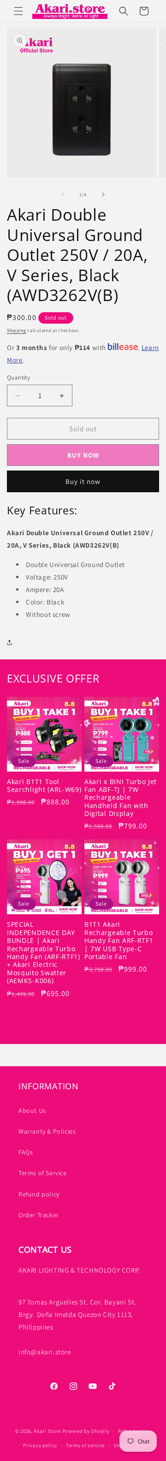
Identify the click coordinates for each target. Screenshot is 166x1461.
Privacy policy (40, 1445)
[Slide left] (63, 194)
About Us (32, 1110)
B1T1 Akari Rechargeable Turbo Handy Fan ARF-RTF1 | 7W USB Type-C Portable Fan (118, 940)
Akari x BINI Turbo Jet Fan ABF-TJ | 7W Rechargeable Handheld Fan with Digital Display (120, 798)
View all (83, 1020)
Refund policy (38, 1194)
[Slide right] (103, 194)
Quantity (18, 377)
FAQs (25, 1152)
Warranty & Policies (47, 1131)
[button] (18, 11)
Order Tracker (38, 1215)
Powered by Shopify (86, 1431)
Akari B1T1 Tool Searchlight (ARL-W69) (44, 786)
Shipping (16, 330)
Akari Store (47, 1431)
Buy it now (83, 481)
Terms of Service (42, 1173)
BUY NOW (83, 455)
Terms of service (85, 1445)
